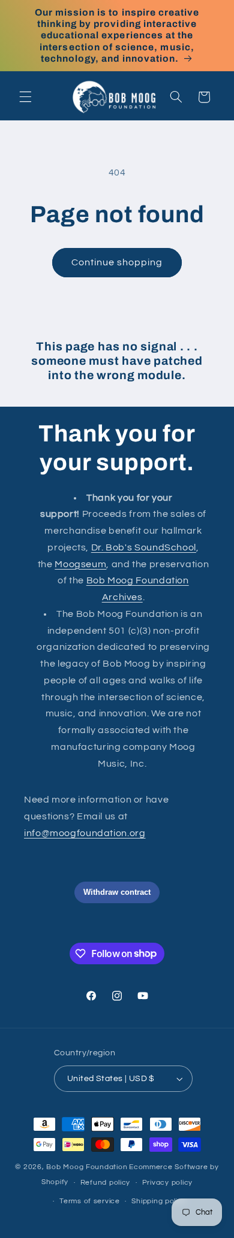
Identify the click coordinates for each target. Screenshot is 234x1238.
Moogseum (80, 564)
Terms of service (89, 1201)
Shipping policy (158, 1201)
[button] (25, 97)
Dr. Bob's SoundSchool (143, 547)
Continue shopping (117, 262)
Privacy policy (167, 1182)
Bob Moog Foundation (86, 1167)
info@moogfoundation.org (85, 833)
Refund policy (105, 1182)
